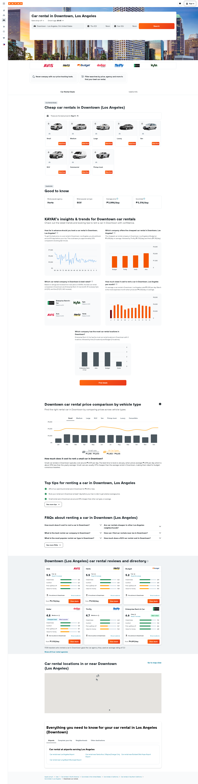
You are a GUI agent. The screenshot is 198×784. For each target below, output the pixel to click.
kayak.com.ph (49, 777)
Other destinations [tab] (98, 740)
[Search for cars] (4, 20)
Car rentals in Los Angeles (53, 779)
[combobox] (38, 20)
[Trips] (4, 38)
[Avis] (77, 569)
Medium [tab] (79, 418)
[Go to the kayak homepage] (15, 3)
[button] (3, 3)
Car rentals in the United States (91, 777)
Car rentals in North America (70, 777)
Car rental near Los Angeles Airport (62, 754)
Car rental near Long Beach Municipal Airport (65, 760)
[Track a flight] (4, 31)
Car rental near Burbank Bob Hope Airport (136, 754)
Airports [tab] (51, 740)
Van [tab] (102, 418)
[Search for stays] (4, 15)
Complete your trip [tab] (65, 740)
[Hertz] (116, 569)
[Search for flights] (4, 10)
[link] (103, 382)
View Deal (62, 143)
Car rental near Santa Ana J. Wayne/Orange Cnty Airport (102, 755)
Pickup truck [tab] (112, 418)
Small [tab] (70, 418)
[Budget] (156, 569)
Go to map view (154, 662)
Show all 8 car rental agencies (56, 652)
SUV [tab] (95, 418)
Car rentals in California (111, 777)
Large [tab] (88, 418)
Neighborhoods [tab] (81, 740)
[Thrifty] (116, 609)
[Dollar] (77, 609)
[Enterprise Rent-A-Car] (156, 609)
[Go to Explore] (4, 26)
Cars (57, 777)
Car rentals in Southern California (131, 777)
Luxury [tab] (122, 418)
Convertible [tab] (133, 418)
